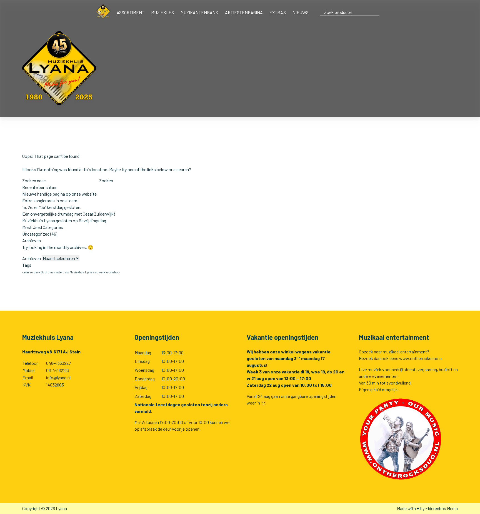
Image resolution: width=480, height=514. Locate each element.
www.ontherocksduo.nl (420, 358)
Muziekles (162, 12)
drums (49, 272)
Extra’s (277, 12)
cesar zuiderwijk (33, 272)
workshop (113, 272)
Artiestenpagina (244, 12)
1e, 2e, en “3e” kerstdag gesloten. (51, 207)
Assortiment (130, 12)
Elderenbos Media (441, 508)
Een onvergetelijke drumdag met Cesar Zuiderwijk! (68, 213)
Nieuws (300, 12)
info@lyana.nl (58, 377)
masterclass (61, 272)
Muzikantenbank (199, 12)
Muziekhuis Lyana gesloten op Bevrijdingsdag (64, 220)
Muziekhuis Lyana (81, 272)
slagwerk (99, 272)
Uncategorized (35, 233)
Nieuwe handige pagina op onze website (59, 193)
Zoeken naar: (34, 180)
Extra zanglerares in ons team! (50, 200)
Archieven (31, 258)
